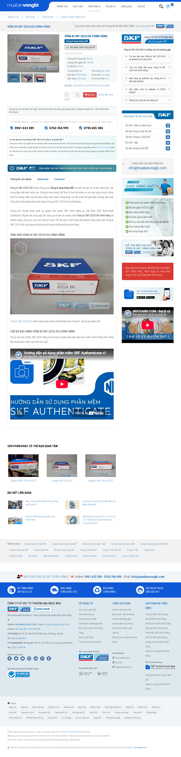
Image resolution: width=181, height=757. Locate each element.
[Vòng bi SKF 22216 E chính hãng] (62, 466)
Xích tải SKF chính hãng (156, 637)
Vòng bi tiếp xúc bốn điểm (113, 707)
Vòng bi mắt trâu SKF (112, 550)
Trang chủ (62, 6)
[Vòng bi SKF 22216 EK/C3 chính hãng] (23, 466)
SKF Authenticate (102, 147)
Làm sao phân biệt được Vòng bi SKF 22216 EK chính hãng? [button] (146, 69)
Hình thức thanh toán (122, 628)
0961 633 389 (24, 128)
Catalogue (126, 6)
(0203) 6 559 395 (18, 647)
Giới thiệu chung (86, 614)
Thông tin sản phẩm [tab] (20, 179)
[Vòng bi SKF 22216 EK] (62, 276)
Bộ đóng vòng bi (151, 712)
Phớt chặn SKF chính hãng (157, 632)
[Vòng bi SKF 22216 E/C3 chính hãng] (100, 466)
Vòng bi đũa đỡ (68, 707)
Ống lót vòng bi (109, 556)
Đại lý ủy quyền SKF (87, 609)
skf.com (118, 662)
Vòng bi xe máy (15, 556)
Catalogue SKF (52, 718)
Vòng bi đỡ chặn (95, 707)
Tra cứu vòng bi (66, 718)
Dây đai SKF (93, 712)
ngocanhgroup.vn (123, 667)
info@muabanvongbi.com (148, 168)
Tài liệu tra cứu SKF (88, 619)
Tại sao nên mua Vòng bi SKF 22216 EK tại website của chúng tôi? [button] (146, 58)
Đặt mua (91, 95)
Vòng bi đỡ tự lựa (53, 707)
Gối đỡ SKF (32, 556)
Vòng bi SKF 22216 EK (21, 321)
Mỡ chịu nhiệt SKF (44, 712)
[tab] (147, 58)
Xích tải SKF (106, 712)
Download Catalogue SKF (91, 623)
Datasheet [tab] (42, 179)
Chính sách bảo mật (121, 609)
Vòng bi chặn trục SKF (18, 550)
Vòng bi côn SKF (41, 550)
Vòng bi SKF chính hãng (156, 614)
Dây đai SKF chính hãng (156, 628)
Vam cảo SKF (137, 712)
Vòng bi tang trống (38, 707)
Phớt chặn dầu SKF (51, 556)
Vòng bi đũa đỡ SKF (88, 550)
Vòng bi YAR (132, 550)
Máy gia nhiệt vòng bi (122, 712)
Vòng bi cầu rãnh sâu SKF (35, 544)
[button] (161, 6)
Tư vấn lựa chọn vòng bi (90, 642)
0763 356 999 (58, 128)
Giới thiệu (78, 6)
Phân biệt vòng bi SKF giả (34, 718)
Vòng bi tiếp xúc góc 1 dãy (94, 544)
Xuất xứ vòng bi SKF (15, 718)
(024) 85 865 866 (18, 638)
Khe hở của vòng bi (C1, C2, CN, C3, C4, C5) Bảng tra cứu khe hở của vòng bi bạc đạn (99, 519)
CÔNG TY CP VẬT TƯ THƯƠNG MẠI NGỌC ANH (72, 732)
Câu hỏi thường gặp (121, 619)
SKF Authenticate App (113, 718)
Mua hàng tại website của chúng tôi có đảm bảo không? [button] (146, 80)
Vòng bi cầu (12, 707)
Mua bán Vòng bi (28, 732)
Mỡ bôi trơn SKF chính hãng (158, 623)
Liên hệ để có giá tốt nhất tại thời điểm (91, 85)
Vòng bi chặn (82, 707)
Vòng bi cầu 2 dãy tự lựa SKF (64, 544)
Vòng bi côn (24, 707)
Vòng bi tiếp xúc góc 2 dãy (123, 544)
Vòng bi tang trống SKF (64, 550)
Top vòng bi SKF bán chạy (132, 718)
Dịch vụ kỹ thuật (86, 637)
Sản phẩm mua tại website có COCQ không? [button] (146, 91)
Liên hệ (141, 6)
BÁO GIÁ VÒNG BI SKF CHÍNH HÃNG (46, 576)
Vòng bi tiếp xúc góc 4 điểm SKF (154, 544)
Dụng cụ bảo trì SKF (130, 556)
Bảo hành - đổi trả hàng (123, 614)
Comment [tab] (59, 179)
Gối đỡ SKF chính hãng (155, 619)
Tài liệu (110, 6)
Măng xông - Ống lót (27, 712)
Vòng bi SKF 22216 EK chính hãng (28, 26)
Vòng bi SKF (97, 718)
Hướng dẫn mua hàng (122, 623)
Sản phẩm (93, 6)
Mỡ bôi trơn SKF (90, 556)
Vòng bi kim (149, 550)
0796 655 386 (93, 128)
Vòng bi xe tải (71, 556)
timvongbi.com (122, 658)
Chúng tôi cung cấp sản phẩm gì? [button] (142, 100)
